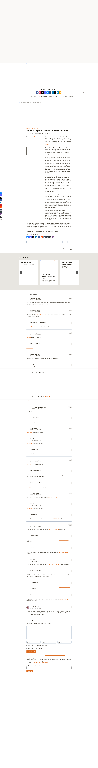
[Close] (97, 368)
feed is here (47, 396)
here (48, 393)
